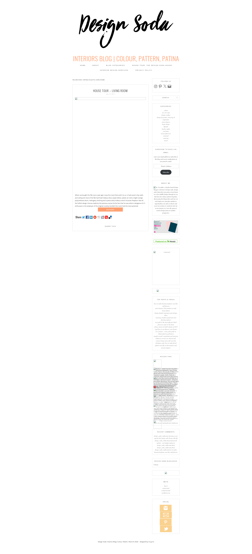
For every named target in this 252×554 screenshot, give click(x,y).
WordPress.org (166, 493)
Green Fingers (166, 122)
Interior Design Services (114, 70)
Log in (166, 486)
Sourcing (166, 138)
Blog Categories (115, 65)
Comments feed (165, 490)
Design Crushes (165, 115)
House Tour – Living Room (110, 90)
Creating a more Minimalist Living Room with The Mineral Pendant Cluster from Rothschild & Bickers (166, 411)
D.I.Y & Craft (166, 113)
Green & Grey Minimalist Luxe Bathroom (166, 423)
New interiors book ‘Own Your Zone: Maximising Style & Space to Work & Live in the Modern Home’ (166, 418)
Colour (166, 110)
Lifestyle (166, 127)
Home (83, 65)
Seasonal (166, 136)
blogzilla (151, 542)
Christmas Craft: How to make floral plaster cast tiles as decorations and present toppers (166, 345)
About (95, 65)
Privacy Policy (144, 70)
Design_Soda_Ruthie (160, 436)
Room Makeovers (166, 134)
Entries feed (165, 488)
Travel (166, 141)
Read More (110, 210)
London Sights (166, 129)
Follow (156, 465)
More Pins (159, 387)
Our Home (166, 131)
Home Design (166, 124)
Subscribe (166, 172)
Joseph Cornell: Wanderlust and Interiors (166, 336)
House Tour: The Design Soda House (152, 65)
